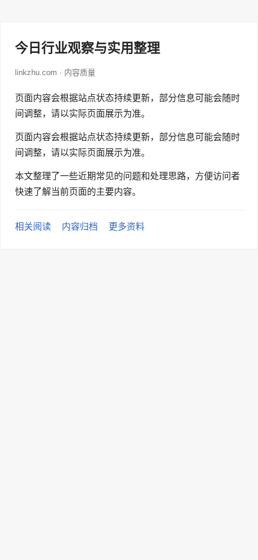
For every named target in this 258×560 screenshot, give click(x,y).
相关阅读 (33, 226)
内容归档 (80, 226)
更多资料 (127, 226)
